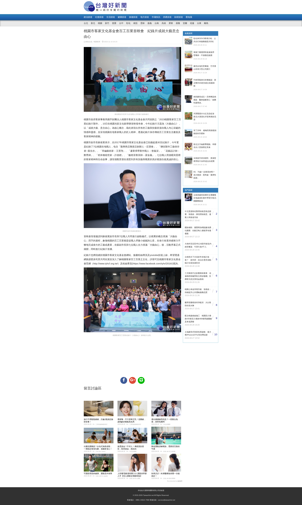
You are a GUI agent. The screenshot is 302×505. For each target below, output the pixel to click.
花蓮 (192, 23)
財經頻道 (178, 17)
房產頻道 (167, 17)
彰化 (128, 23)
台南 (157, 23)
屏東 (171, 23)
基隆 (178, 23)
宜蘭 (185, 23)
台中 (121, 23)
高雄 (164, 23)
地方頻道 (144, 17)
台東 (199, 23)
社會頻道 (99, 17)
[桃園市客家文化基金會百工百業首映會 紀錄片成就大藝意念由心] (123, 380)
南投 (135, 23)
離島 (206, 23)
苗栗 (114, 23)
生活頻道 (110, 17)
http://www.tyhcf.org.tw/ (105, 263)
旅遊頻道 (133, 17)
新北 (93, 23)
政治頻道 (88, 17)
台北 (86, 23)
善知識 (189, 17)
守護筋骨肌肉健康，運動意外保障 (98, 473)
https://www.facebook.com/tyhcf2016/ (152, 263)
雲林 (142, 23)
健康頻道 (122, 17)
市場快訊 (156, 17)
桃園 (100, 23)
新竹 (107, 23)
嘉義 (149, 23)
